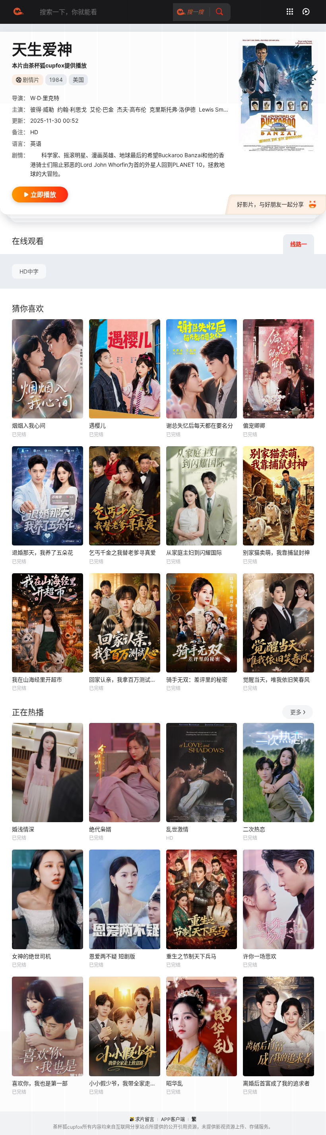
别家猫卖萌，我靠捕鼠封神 (276, 552)
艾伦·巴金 (102, 109)
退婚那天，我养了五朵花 (42, 552)
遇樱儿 (97, 425)
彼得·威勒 (42, 109)
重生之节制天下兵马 (191, 956)
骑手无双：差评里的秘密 (196, 679)
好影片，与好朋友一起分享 (270, 204)
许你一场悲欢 (259, 956)
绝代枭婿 (100, 829)
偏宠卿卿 (254, 425)
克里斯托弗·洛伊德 (172, 109)
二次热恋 (254, 829)
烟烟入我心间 (28, 425)
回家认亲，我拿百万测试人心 (124, 679)
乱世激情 (177, 829)
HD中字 (29, 271)
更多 (295, 712)
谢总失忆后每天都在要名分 (199, 425)
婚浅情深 (23, 829)
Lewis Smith (214, 109)
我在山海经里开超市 (37, 679)
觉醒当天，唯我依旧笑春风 (276, 679)
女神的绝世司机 (31, 956)
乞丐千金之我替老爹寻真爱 (122, 552)
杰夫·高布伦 (131, 109)
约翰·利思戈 (72, 109)
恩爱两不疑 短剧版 (112, 956)
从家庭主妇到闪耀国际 (194, 552)
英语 (35, 143)
